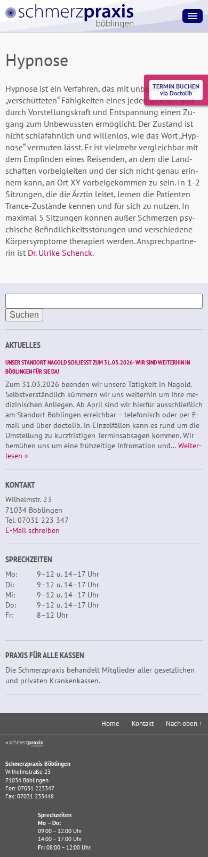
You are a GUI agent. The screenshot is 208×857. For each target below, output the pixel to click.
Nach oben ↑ (184, 723)
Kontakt (143, 723)
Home (110, 723)
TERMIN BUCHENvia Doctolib (176, 89)
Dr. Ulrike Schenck (60, 252)
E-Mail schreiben (32, 530)
